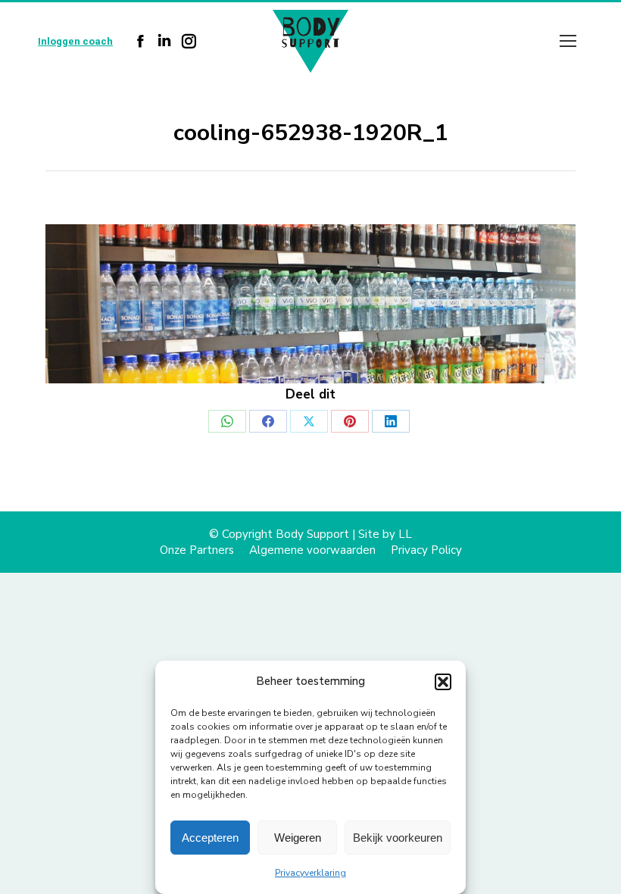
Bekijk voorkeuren (397, 837)
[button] (443, 681)
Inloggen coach (75, 41)
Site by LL (385, 534)
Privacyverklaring (310, 873)
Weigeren (297, 837)
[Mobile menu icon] (568, 41)
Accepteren (210, 837)
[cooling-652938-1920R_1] (310, 303)
